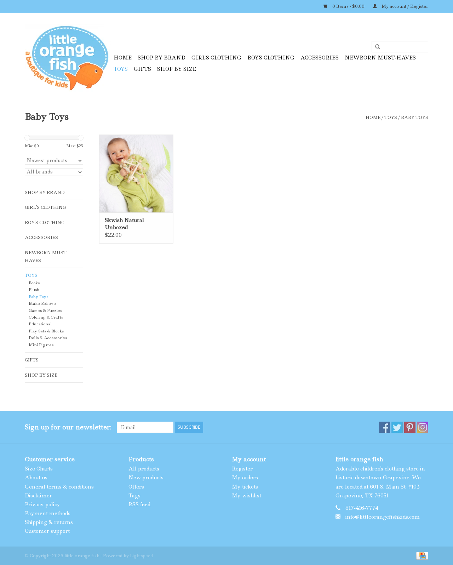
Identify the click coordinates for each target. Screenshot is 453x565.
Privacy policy (42, 504)
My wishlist (246, 495)
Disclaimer (38, 495)
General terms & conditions (59, 486)
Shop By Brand (161, 57)
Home (123, 57)
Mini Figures (41, 345)
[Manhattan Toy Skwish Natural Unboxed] (136, 173)
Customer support (47, 531)
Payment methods (47, 513)
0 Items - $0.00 (348, 6)
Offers (136, 486)
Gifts (142, 69)
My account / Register (404, 6)
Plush (34, 289)
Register (242, 468)
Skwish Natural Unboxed (124, 224)
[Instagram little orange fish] (422, 427)
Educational (40, 324)
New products (146, 477)
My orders (245, 477)
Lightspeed (141, 556)
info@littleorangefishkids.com (382, 516)
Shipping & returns (49, 522)
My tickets (245, 486)
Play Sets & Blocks (46, 331)
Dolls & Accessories (48, 338)
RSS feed (139, 504)
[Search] (375, 47)
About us (36, 477)
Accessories (319, 57)
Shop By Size (176, 69)
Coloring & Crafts (46, 317)
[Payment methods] (421, 555)
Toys (121, 69)
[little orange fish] (68, 58)
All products (143, 468)
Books (34, 283)
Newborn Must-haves (380, 57)
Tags (134, 495)
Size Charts (39, 468)
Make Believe (42, 303)
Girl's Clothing (216, 57)
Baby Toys (414, 117)
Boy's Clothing (270, 57)
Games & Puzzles (45, 310)
